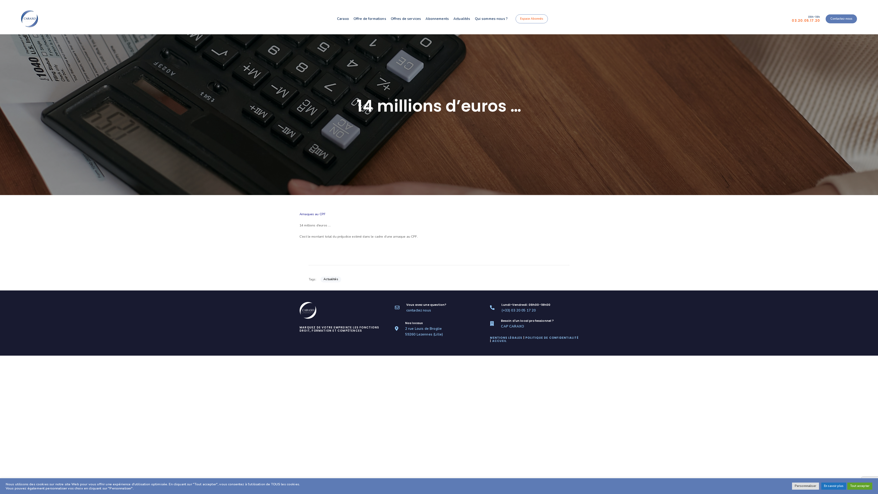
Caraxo (343, 18)
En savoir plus (833, 486)
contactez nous (418, 310)
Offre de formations (369, 18)
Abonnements (437, 18)
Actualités (461, 18)
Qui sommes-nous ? (491, 18)
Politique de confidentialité (551, 338)
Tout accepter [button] (860, 486)
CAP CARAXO (512, 326)
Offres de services (406, 18)
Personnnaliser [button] (805, 486)
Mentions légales (506, 338)
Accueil (499, 341)
